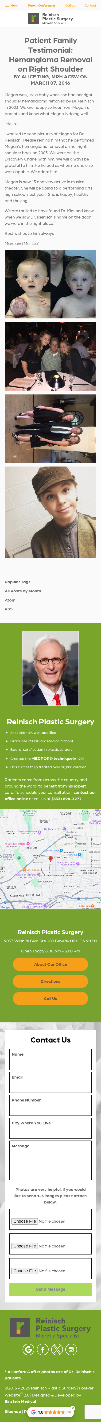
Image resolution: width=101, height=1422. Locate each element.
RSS (9, 608)
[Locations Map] (50, 858)
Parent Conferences (41, 5)
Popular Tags (18, 581)
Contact (90, 5)
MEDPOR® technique (52, 758)
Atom (10, 599)
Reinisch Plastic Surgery (50, 932)
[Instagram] (71, 1349)
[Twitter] (57, 1349)
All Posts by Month (23, 590)
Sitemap (13, 1411)
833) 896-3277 (67, 798)
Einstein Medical (20, 1401)
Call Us (70, 5)
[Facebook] (43, 1349)
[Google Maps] (28, 1349)
